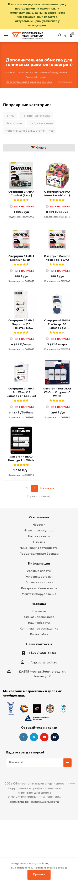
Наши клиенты (39, 536)
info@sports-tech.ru (42, 662)
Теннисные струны (36, 116)
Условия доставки (39, 576)
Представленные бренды (39, 553)
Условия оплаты (39, 571)
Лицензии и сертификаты (39, 548)
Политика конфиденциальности (34, 802)
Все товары (47, 488)
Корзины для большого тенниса (29, 130)
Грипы (10, 116)
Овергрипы (13, 123)
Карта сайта (39, 634)
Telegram (34, 737)
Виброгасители (41, 123)
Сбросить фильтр (39, 496)
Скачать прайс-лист (39, 617)
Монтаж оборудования (39, 594)
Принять (39, 874)
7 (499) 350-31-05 (42, 653)
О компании (39, 517)
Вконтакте (23, 737)
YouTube (44, 737)
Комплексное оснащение (39, 628)
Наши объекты (39, 623)
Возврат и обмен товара (39, 588)
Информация (39, 563)
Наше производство (39, 530)
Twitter (55, 737)
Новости (39, 524)
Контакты (39, 611)
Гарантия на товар (39, 582)
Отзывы (39, 542)
